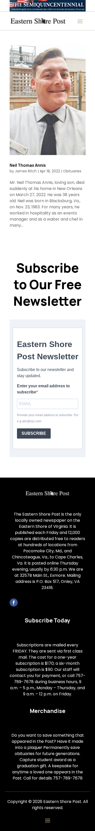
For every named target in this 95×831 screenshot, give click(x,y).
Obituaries (72, 171)
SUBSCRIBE (34, 433)
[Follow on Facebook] (14, 602)
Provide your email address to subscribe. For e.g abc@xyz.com (47, 418)
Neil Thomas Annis (28, 165)
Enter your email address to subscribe (43, 389)
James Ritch (26, 171)
